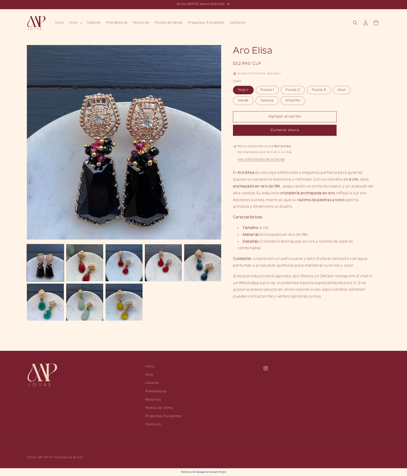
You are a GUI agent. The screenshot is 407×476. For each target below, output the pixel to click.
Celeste (267, 100)
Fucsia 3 (319, 90)
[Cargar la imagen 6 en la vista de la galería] (45, 302)
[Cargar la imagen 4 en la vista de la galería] (163, 262)
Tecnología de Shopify (68, 457)
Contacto (153, 424)
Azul (342, 90)
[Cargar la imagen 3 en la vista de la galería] (124, 262)
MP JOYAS (45, 457)
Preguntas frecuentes (163, 416)
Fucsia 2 (293, 90)
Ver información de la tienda (261, 159)
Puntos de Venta (159, 408)
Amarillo (292, 100)
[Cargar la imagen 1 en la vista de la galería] (45, 262)
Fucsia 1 (267, 90)
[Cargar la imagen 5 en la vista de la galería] (202, 262)
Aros (149, 375)
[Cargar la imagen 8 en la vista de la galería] (124, 302)
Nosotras (153, 399)
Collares (152, 383)
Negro (243, 90)
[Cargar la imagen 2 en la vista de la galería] (84, 262)
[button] (75, 23)
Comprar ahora (285, 130)
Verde (243, 100)
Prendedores (156, 391)
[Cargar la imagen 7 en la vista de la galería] (84, 302)
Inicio (149, 366)
